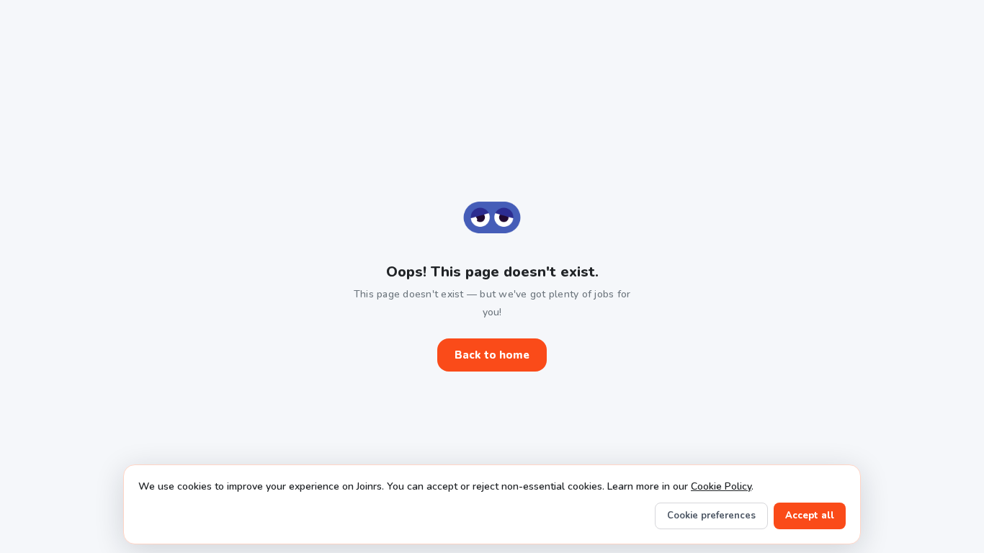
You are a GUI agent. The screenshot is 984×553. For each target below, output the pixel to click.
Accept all (809, 515)
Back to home (492, 355)
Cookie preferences (711, 515)
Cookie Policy (721, 486)
